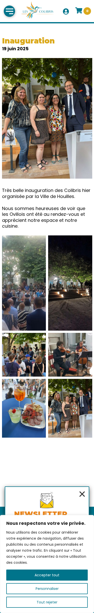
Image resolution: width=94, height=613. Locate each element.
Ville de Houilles (57, 196)
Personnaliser (47, 588)
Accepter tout (47, 575)
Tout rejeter (47, 602)
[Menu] (9, 11)
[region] (47, 564)
